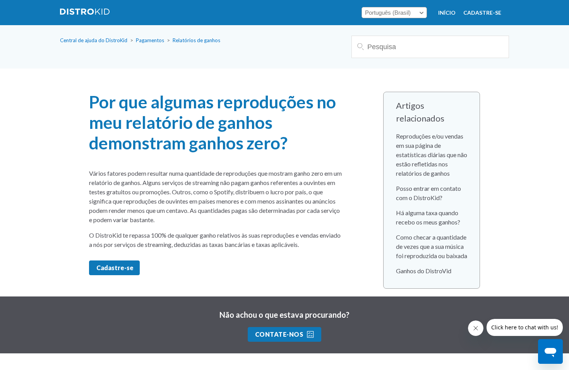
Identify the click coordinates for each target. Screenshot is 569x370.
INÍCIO (447, 12)
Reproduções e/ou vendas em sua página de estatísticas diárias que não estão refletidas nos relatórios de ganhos (431, 154)
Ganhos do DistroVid (423, 270)
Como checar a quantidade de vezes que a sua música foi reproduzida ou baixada (431, 246)
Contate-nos (279, 334)
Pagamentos (150, 40)
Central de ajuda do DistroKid (93, 40)
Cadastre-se (482, 12)
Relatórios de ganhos (196, 40)
